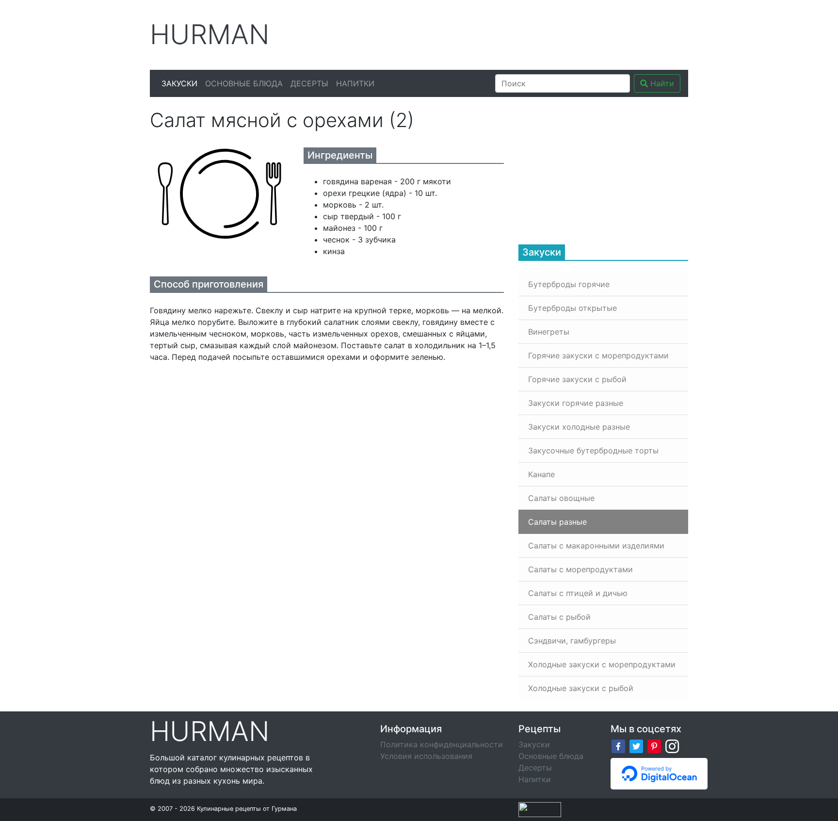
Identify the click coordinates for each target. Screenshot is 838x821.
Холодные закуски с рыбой (580, 688)
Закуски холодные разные (579, 427)
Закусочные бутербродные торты (593, 450)
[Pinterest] (654, 745)
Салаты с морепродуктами (580, 569)
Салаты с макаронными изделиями (596, 545)
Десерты (309, 83)
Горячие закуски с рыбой (577, 379)
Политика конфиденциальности (441, 744)
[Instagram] (672, 745)
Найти (661, 83)
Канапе (541, 474)
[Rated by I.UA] (539, 809)
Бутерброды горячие (569, 284)
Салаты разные (557, 522)
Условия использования (426, 756)
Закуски (179, 83)
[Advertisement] (510, 33)
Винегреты (548, 332)
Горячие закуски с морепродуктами (598, 355)
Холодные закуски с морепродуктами (602, 664)
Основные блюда (244, 83)
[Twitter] (636, 745)
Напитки (355, 83)
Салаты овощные (561, 498)
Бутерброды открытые (572, 308)
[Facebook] (618, 745)
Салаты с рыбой (559, 617)
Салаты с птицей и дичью (578, 593)
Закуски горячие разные (575, 403)
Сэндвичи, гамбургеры (572, 640)
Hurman (210, 34)
